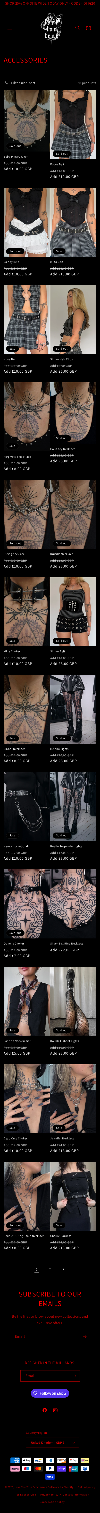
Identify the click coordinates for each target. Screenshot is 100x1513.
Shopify (69, 1487)
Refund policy (86, 1487)
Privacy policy (49, 1494)
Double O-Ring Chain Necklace (24, 1236)
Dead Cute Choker (15, 1138)
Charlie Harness (60, 1236)
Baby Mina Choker (16, 156)
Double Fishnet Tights (64, 1041)
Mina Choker (12, 651)
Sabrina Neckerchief (17, 1041)
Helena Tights (59, 749)
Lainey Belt (11, 262)
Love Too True (23, 1487)
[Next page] (63, 1269)
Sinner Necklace (14, 749)
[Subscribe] (84, 1336)
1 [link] (37, 1269)
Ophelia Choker (14, 943)
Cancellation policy (52, 1502)
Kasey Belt (57, 164)
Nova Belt (10, 359)
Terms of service (25, 1494)
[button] (9, 28)
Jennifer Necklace (62, 1138)
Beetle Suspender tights (66, 846)
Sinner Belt (57, 651)
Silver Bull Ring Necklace (66, 943)
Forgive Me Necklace (17, 456)
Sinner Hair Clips (61, 359)
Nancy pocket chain (17, 846)
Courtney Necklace (62, 449)
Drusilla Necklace (61, 554)
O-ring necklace (14, 554)
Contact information (76, 1494)
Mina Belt (56, 262)
